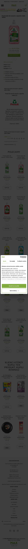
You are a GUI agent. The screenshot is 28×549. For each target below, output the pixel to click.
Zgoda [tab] (4, 261)
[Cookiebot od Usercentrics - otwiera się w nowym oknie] (20, 257)
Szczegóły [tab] (12, 261)
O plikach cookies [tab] (21, 261)
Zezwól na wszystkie (14, 286)
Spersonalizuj (13, 290)
